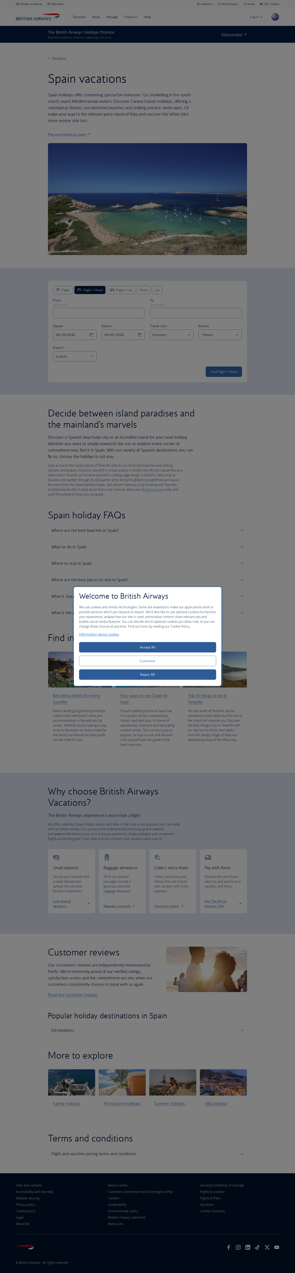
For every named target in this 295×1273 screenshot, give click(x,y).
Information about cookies (99, 634)
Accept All (147, 647)
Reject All (147, 675)
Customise (147, 661)
